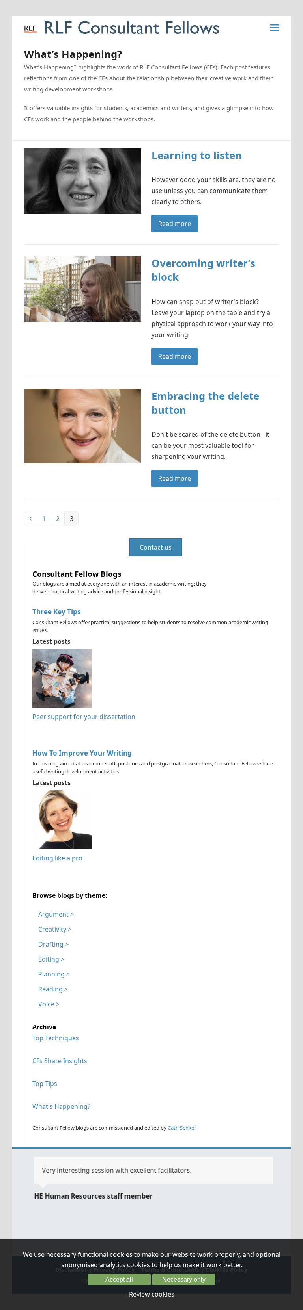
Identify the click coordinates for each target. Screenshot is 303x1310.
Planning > (54, 974)
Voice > (49, 1004)
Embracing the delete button (205, 403)
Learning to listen (197, 155)
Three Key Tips (56, 611)
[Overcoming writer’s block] (82, 288)
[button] (274, 27)
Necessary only (184, 1279)
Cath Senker (181, 1127)
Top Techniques (55, 1038)
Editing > (51, 959)
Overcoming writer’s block (203, 270)
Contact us (156, 547)
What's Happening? (61, 1106)
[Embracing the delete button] (82, 425)
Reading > (53, 989)
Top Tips (44, 1083)
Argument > (56, 914)
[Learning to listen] (82, 180)
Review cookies (151, 1294)
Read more (174, 223)
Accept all (119, 1279)
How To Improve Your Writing (82, 753)
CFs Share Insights (59, 1060)
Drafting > (53, 944)
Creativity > (54, 929)
